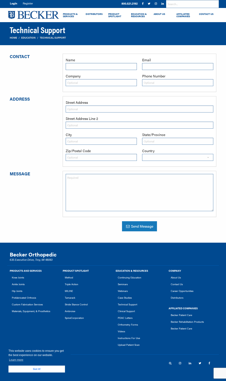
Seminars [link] (123, 284)
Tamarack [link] (70, 297)
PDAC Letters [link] (125, 318)
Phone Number (153, 75)
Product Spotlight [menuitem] (114, 15)
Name (70, 59)
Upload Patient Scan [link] (129, 344)
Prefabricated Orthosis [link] (24, 297)
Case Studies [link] (125, 297)
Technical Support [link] (127, 304)
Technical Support (53, 37)
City (69, 134)
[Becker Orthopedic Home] (33, 15)
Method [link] (69, 277)
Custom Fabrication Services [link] (27, 304)
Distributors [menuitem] (94, 14)
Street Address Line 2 (82, 118)
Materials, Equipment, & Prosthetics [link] (31, 311)
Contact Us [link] (177, 284)
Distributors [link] (177, 297)
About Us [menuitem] (159, 14)
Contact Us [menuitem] (206, 14)
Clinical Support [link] (126, 311)
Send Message (141, 226)
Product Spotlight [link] (76, 270)
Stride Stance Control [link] (76, 304)
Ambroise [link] (70, 311)
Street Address (77, 102)
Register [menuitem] (28, 3)
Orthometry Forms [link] (128, 324)
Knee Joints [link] (18, 277)
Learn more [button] (16, 359)
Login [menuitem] (13, 3)
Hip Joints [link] (17, 291)
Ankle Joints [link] (18, 284)
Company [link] (175, 270)
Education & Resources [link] (132, 270)
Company (73, 75)
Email (146, 59)
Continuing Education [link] (129, 277)
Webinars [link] (123, 291)
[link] (129, 3)
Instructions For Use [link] (129, 338)
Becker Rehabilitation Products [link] (187, 321)
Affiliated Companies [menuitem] (183, 15)
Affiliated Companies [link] (183, 308)
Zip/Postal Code (78, 150)
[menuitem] (129, 3)
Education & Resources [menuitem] (139, 15)
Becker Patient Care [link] (181, 315)
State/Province (153, 134)
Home (13, 37)
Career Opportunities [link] (182, 291)
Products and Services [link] (26, 270)
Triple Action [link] (71, 284)
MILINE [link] (69, 291)
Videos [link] (121, 331)
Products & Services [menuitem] (70, 15)
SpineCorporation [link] (74, 318)
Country (148, 150)
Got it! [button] (37, 369)
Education (28, 37)
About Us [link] (176, 277)
